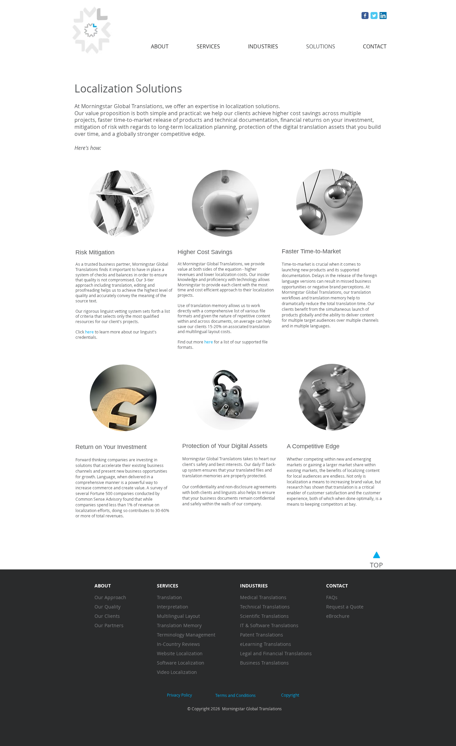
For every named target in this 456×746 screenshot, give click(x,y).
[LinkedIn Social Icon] (383, 15)
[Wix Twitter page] (374, 15)
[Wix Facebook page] (365, 15)
